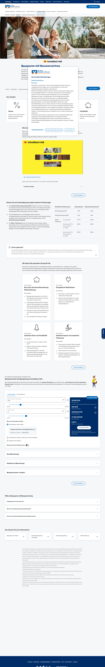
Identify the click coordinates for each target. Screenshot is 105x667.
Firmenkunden (16, 1)
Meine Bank (48, 1)
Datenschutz (36, 662)
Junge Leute (66, 1)
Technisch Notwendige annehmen (54, 130)
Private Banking (24, 1)
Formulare (75, 662)
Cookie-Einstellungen (37, 129)
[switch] (27, 445)
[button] (52, 186)
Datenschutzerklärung (37, 80)
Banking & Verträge (34, 1)
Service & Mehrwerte (57, 1)
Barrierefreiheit (68, 662)
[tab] (10, 11)
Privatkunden (8, 1)
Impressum (30, 662)
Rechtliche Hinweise (56, 662)
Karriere (42, 1)
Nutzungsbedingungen (45, 662)
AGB (63, 662)
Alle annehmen (69, 130)
